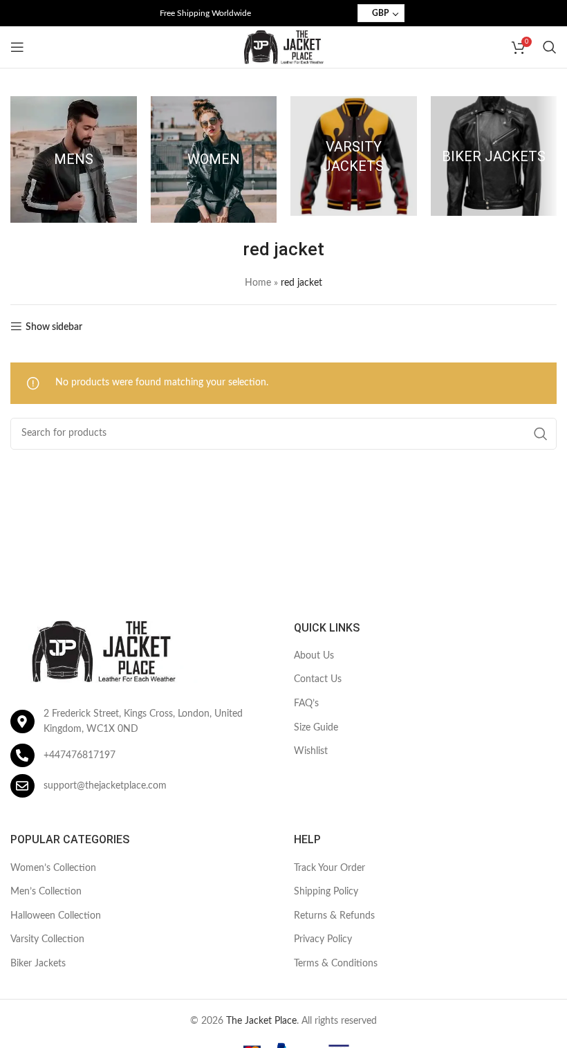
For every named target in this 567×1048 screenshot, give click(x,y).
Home (258, 283)
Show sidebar (54, 327)
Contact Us (318, 679)
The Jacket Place (261, 1021)
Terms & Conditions (336, 963)
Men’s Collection (46, 892)
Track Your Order (329, 868)
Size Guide (316, 728)
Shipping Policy (326, 892)
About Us (314, 656)
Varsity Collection (47, 939)
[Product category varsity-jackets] (353, 156)
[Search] (550, 47)
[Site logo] (283, 47)
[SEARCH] (541, 434)
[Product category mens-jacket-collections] (73, 159)
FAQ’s (306, 703)
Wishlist (311, 751)
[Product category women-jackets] (214, 159)
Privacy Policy (323, 939)
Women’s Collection (53, 868)
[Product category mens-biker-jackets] (494, 156)
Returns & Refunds (334, 916)
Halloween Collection (55, 916)
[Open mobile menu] (17, 47)
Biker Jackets (38, 963)
